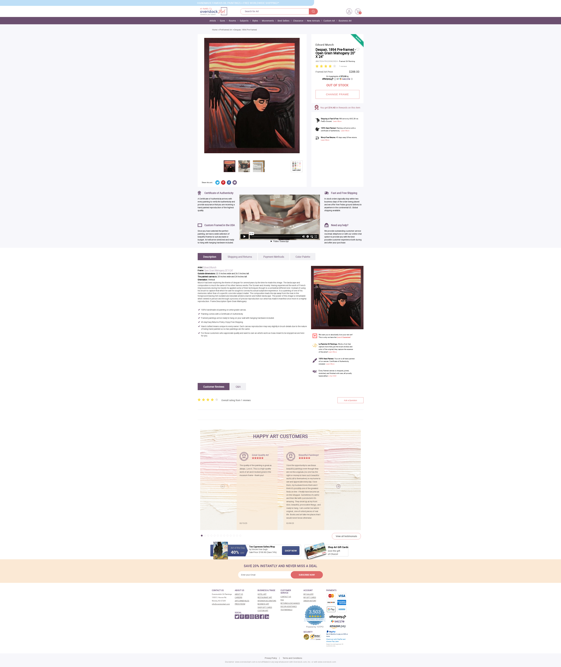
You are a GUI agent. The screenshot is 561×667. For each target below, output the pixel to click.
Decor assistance (288, 606)
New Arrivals (313, 20)
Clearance (298, 20)
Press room (240, 604)
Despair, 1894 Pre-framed (245, 29)
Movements (268, 20)
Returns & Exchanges (290, 603)
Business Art (345, 20)
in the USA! (332, 376)
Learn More (337, 121)
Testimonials (286, 610)
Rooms (232, 20)
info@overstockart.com (221, 604)
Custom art (263, 610)
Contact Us (285, 597)
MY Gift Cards (309, 597)
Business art (263, 604)
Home (215, 29)
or (345, 78)
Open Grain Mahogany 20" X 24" (218, 270)
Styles (255, 20)
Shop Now (291, 550)
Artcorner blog (242, 601)
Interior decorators (267, 601)
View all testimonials (346, 536)
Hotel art (262, 594)
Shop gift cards (265, 607)
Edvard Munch (209, 267)
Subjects (244, 20)
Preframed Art (226, 29)
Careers (238, 597)
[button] (338, 486)
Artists (212, 20)
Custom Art (329, 20)
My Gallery (308, 594)
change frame (337, 94)
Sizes (222, 20)
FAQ (282, 600)
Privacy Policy (271, 658)
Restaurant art (265, 597)
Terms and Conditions (292, 658)
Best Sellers (283, 20)
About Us (239, 594)
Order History (309, 601)
